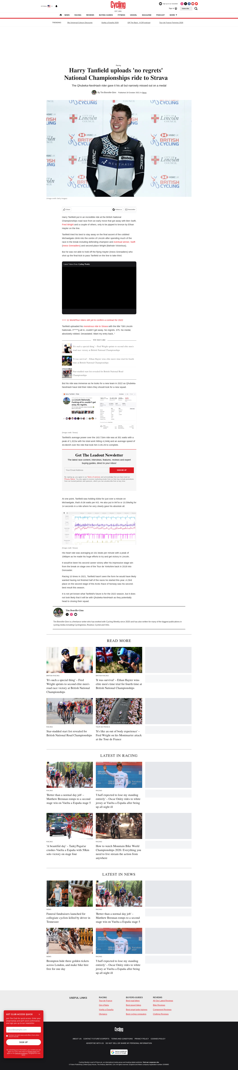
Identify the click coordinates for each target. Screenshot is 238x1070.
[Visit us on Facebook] (189, 3)
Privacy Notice (69, 479)
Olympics (103, 1014)
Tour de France (105, 1001)
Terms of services (94, 477)
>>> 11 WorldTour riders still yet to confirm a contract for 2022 (92, 320)
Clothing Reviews (161, 1014)
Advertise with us (95, 1043)
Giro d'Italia (104, 1005)
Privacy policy (142, 1039)
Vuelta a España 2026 (110, 23)
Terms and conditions (122, 1039)
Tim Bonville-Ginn (108, 92)
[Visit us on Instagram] (181, 3)
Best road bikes (133, 1001)
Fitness (121, 15)
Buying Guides (106, 15)
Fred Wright (68, 224)
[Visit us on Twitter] (185, 3)
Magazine (146, 15)
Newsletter (131, 209)
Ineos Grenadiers (71, 245)
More (172, 15)
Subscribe (185, 8)
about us (77, 1039)
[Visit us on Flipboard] (196, 3)
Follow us (118, 209)
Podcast (160, 15)
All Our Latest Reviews (163, 1001)
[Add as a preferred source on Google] (119, 1052)
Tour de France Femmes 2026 (171, 23)
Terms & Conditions (21, 1053)
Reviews (90, 15)
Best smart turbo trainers (136, 1010)
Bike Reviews (159, 1005)
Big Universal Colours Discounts (79, 23)
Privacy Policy (32, 1051)
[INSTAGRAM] (72, 614)
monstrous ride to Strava (96, 326)
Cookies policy (158, 1039)
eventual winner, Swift (124, 242)
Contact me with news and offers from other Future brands (24, 1035)
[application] (99, 288)
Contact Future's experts (96, 1039)
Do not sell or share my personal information (129, 1043)
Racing (77, 15)
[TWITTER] (68, 614)
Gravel (133, 15)
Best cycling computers (136, 1014)
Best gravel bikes (133, 1005)
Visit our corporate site (151, 1062)
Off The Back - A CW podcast (139, 23)
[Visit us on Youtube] (192, 3)
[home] (61, 15)
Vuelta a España (106, 1010)
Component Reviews (162, 1010)
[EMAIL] (76, 614)
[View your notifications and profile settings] (56, 6)
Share (68, 209)
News (67, 15)
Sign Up (23, 1042)
